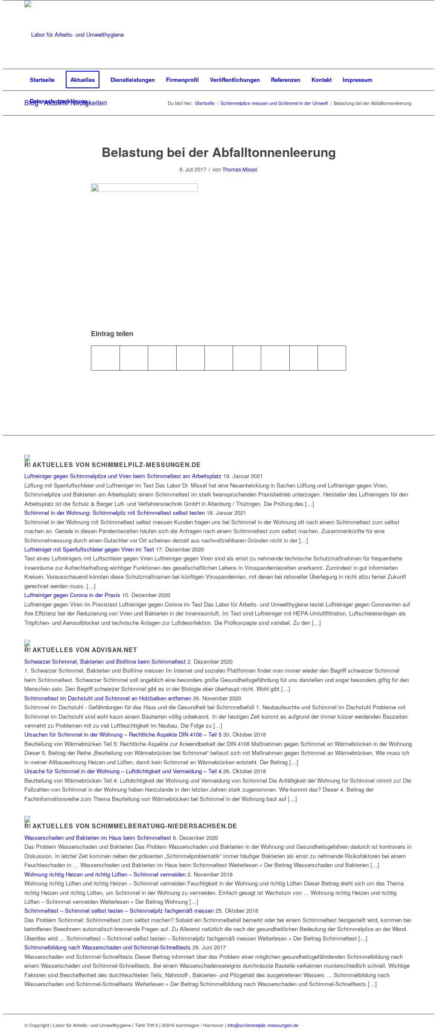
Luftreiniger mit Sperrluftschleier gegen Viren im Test (89, 549)
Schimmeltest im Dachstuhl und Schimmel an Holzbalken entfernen (107, 698)
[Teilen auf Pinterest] (190, 358)
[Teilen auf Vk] (275, 358)
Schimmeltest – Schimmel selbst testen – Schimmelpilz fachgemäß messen (119, 910)
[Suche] (407, 101)
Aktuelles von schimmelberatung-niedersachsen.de (134, 825)
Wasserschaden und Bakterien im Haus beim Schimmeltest (97, 837)
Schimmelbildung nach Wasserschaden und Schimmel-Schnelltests (107, 947)
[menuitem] (42, 79)
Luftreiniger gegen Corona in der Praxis (72, 595)
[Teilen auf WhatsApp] (162, 358)
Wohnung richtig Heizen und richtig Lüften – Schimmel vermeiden (105, 874)
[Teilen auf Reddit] (304, 358)
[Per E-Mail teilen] (332, 358)
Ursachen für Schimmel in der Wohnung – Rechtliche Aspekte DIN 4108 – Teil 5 (122, 734)
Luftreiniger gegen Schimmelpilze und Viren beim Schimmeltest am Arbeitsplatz (122, 476)
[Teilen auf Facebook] (105, 358)
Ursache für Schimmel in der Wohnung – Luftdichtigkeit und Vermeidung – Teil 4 (122, 771)
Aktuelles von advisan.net (84, 649)
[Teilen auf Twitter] (134, 358)
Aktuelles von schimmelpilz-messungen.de (116, 464)
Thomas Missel (239, 169)
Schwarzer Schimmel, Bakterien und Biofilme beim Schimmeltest (105, 661)
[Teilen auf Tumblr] (247, 358)
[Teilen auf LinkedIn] (219, 358)
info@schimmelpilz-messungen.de (262, 1024)
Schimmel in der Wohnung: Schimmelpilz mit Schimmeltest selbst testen (114, 512)
